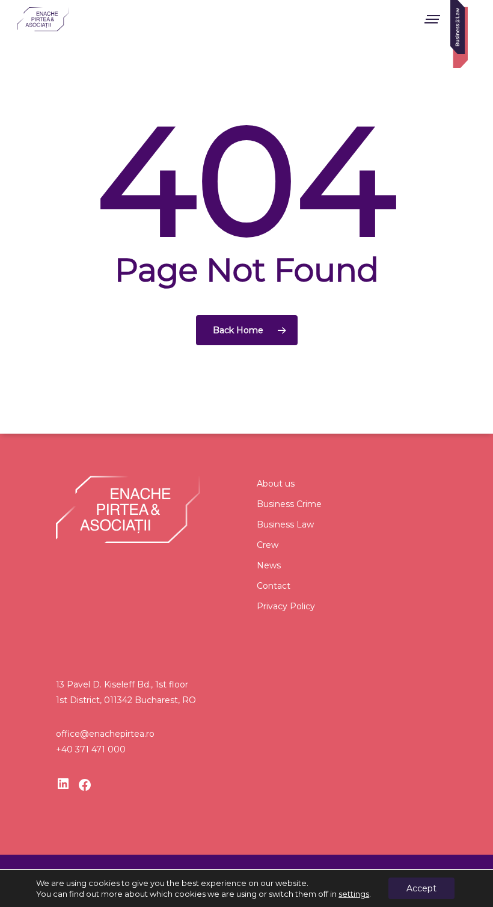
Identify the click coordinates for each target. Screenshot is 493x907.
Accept (421, 888)
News (269, 565)
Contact (273, 585)
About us (276, 483)
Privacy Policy (286, 606)
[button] (432, 19)
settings (353, 894)
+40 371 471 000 (91, 749)
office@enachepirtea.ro (105, 733)
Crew (267, 545)
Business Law (285, 524)
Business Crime (289, 504)
